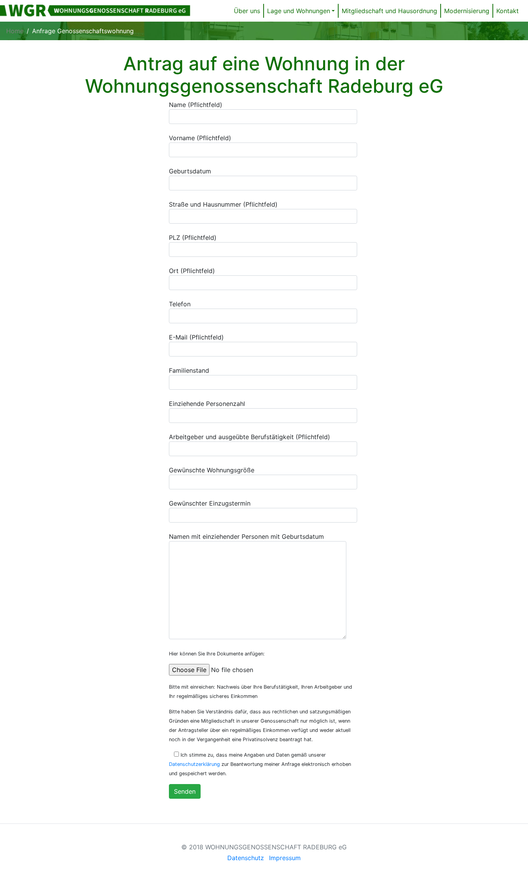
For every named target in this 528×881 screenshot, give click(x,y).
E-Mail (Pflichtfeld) (196, 337)
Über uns (247, 11)
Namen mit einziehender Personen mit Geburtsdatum (246, 536)
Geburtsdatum (190, 171)
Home (15, 31)
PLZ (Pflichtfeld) (192, 237)
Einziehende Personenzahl (207, 403)
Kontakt (507, 11)
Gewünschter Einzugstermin (209, 503)
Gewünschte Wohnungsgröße (211, 470)
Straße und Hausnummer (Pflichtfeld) (223, 204)
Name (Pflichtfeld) (195, 105)
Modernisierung (466, 11)
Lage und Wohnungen (298, 11)
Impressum (285, 858)
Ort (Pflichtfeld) (192, 271)
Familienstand (189, 370)
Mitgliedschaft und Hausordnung (389, 11)
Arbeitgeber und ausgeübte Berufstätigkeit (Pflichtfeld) (249, 437)
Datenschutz (245, 858)
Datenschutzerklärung (194, 764)
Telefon (180, 304)
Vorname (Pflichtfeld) (200, 138)
